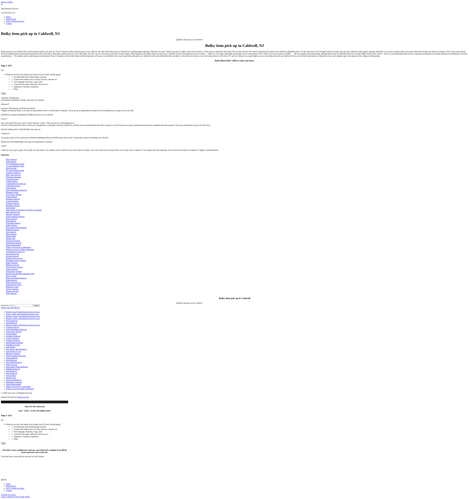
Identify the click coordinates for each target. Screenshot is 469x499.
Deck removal (11, 159)
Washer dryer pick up (14, 258)
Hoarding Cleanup (13, 345)
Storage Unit (11, 378)
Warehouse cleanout (13, 243)
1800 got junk (11, 168)
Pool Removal (11, 360)
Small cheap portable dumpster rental (20, 274)
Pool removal (11, 221)
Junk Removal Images (14, 343)
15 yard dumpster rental (15, 166)
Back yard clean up (13, 175)
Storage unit (10, 239)
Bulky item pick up (13, 282)
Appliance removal (13, 173)
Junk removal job (12, 254)
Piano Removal (12, 358)
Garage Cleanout (12, 338)
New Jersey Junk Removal (16, 349)
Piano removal (11, 219)
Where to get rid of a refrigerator (18, 247)
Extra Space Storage (13, 195)
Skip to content (7, 2)
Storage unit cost (12, 291)
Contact (9, 23)
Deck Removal (11, 321)
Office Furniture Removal (16, 356)
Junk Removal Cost (13, 351)
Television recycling (13, 285)
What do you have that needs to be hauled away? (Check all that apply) (33, 74)
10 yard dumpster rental (15, 164)
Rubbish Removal (13, 369)
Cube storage (11, 188)
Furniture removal (13, 199)
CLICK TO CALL (8, 495)
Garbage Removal (13, 340)
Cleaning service (12, 179)
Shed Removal (11, 373)
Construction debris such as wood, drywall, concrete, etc (35, 79)
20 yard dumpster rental (15, 170)
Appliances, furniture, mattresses (26, 87)
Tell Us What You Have (15, 21)
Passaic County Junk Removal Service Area (23, 318)
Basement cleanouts (13, 177)
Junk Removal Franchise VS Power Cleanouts (24, 210)
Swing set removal (13, 241)
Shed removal (11, 234)
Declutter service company (16, 261)
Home (8, 17)
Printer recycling (12, 287)
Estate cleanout (11, 263)
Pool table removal (13, 223)
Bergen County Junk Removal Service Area (23, 312)
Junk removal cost (13, 212)
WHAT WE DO (7, 308)
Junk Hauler (10, 208)
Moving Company (13, 214)
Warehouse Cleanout (14, 382)
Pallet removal (11, 280)
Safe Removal (11, 371)
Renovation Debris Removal (17, 367)
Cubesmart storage (13, 186)
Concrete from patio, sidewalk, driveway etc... (31, 84)
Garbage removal (12, 203)
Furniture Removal (13, 336)
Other (16, 89)
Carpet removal (12, 269)
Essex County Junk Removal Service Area (22, 314)
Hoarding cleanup (13, 206)
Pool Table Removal (14, 362)
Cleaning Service (12, 327)
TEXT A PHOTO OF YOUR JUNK (15, 497)
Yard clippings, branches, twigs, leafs (28, 82)
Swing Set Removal (13, 380)
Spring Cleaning (12, 289)
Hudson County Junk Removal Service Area (23, 316)
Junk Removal (11, 323)
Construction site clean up (16, 184)
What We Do (11, 19)
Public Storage (11, 225)
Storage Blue (11, 236)
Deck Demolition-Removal (16, 190)
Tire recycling (11, 276)
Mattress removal (12, 265)
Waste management (13, 245)
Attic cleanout (11, 293)
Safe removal (11, 232)
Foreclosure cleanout (14, 271)
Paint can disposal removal (16, 278)
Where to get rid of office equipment (20, 250)
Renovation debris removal (16, 228)
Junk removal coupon (14, 267)
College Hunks (11, 181)
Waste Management (13, 384)
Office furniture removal (15, 217)
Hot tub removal (12, 256)
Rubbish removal (12, 230)
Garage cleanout (12, 201)
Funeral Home (11, 197)
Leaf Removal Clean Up (15, 252)
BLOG (17, 308)
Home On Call (23, 397)
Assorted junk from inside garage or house (30, 77)
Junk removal (11, 162)
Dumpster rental (12, 192)
